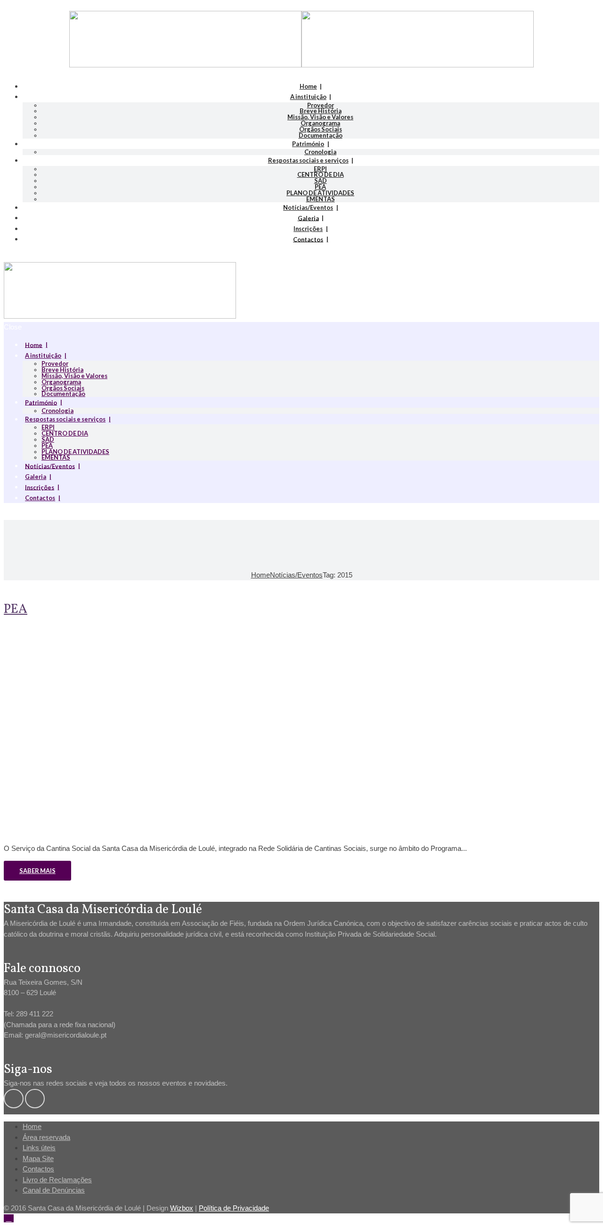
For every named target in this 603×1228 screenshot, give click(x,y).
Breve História (321, 111)
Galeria (308, 218)
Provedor (320, 105)
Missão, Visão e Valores (320, 117)
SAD (320, 180)
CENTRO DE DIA (320, 174)
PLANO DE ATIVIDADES (320, 193)
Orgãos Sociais (320, 129)
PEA (320, 186)
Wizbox (181, 1208)
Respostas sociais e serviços (308, 160)
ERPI (320, 169)
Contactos (308, 239)
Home (308, 86)
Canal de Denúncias (54, 1190)
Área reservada (46, 1137)
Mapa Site (38, 1158)
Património (308, 144)
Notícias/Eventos (308, 207)
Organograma (320, 123)
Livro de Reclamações (57, 1180)
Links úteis (39, 1148)
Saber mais (37, 870)
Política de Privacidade (234, 1208)
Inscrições (308, 228)
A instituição (308, 96)
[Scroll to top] (9, 1218)
